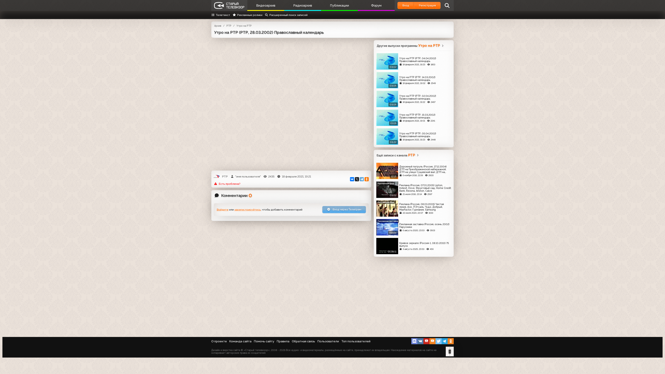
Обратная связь (303, 341)
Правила (283, 341)
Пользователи (328, 341)
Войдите (222, 209)
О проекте (219, 341)
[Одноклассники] (367, 179)
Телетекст (223, 15)
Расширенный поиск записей (288, 15)
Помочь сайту (264, 341)
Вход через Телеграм (346, 209)
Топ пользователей (355, 341)
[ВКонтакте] (352, 179)
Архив (217, 25)
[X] (357, 179)
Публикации (339, 5)
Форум (376, 5)
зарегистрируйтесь (247, 209)
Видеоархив (265, 5)
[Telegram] (362, 179)
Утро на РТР (244, 25)
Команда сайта (240, 341)
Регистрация (427, 5)
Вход (405, 5)
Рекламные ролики (249, 15)
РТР (229, 25)
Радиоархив (302, 5)
